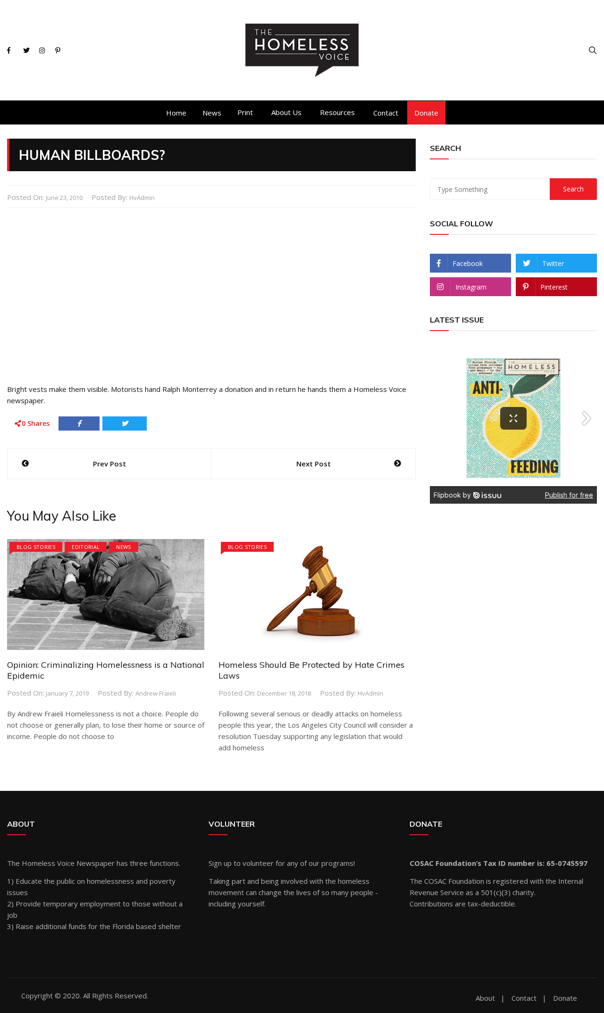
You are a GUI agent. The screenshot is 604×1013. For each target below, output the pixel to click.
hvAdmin (142, 197)
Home (176, 112)
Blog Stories (36, 546)
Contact (385, 112)
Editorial (86, 546)
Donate (426, 112)
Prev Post (109, 463)
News (211, 112)
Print (245, 112)
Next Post (313, 463)
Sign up (220, 863)
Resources (337, 112)
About (485, 998)
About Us (286, 112)
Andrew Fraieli (155, 693)
